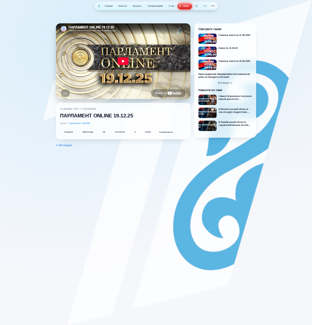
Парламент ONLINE (79, 123)
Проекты (137, 6)
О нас (171, 6)
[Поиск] (196, 6)
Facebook (120, 132)
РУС (213, 6)
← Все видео (64, 145)
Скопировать (166, 132)
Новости (122, 6)
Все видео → (225, 82)
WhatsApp (88, 132)
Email (148, 132)
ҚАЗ (205, 6)
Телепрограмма (155, 6)
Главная (108, 6)
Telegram (68, 132)
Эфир (186, 6)
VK (104, 132)
